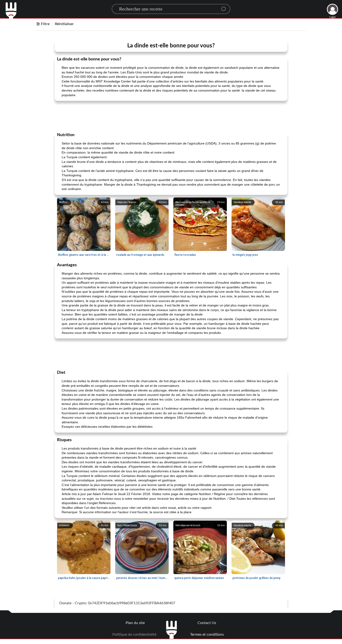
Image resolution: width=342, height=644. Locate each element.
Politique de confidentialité (134, 634)
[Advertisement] (171, 116)
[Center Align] (225, 6)
